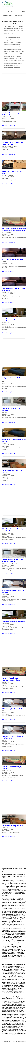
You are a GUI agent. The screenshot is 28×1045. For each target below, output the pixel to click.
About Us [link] (11, 12)
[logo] (7, 4)
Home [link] (3, 12)
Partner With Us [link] (21, 12)
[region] (14, 87)
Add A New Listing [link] (7, 15)
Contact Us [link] (18, 15)
